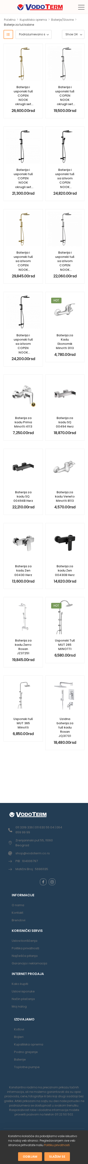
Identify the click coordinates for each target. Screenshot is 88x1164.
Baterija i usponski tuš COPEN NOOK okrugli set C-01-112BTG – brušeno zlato (23, 102)
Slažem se (57, 1156)
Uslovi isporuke (23, 991)
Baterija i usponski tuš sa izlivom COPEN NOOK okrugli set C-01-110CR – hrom (64, 267)
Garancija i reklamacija (29, 963)
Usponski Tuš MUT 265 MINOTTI (65, 644)
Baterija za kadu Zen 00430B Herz (65, 570)
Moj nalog (19, 1006)
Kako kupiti (20, 984)
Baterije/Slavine (62, 20)
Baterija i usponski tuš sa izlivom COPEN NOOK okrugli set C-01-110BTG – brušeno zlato (23, 269)
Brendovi (18, 920)
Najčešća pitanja (25, 956)
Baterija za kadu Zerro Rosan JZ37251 (23, 647)
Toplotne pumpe (27, 1067)
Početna (9, 20)
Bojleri (18, 1037)
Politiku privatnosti (57, 1145)
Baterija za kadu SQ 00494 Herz (65, 422)
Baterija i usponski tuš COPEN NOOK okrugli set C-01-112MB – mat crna (23, 183)
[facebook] (43, 882)
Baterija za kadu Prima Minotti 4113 (23, 422)
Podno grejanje (26, 1052)
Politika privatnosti (25, 948)
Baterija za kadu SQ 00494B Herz (23, 496)
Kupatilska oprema (33, 20)
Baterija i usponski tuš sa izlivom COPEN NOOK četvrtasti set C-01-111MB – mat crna (64, 187)
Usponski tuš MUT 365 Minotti (23, 723)
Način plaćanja (23, 999)
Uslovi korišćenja (24, 940)
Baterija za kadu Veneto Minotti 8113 (65, 496)
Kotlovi (19, 1029)
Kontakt (17, 912)
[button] (81, 7)
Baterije (20, 1059)
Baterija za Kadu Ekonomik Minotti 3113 (65, 341)
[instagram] (52, 882)
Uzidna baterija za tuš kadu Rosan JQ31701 (65, 727)
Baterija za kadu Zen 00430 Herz (23, 570)
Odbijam (30, 1156)
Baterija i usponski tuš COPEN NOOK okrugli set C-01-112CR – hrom (64, 100)
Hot (56, 300)
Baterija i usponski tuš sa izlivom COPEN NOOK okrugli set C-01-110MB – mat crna (23, 350)
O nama (18, 905)
